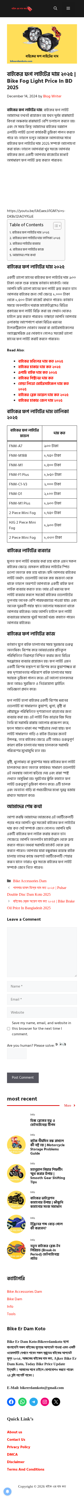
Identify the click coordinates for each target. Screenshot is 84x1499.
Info (10, 1306)
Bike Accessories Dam (29, 881)
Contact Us (16, 1440)
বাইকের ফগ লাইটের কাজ (28, 249)
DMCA (12, 1454)
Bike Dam (14, 1299)
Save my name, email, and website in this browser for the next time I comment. (41, 1028)
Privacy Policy (18, 1447)
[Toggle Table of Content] (55, 226)
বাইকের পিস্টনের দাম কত (35, 378)
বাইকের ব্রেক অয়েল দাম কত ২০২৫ (43, 395)
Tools (11, 1314)
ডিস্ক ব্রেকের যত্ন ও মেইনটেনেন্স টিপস (42, 1123)
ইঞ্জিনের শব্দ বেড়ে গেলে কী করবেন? (46, 1226)
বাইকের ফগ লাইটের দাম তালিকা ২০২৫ (36, 238)
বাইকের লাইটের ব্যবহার (26, 243)
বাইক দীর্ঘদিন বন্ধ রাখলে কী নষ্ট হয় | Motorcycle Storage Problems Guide (47, 1147)
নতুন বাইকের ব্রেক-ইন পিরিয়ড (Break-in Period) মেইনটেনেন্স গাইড (45, 1252)
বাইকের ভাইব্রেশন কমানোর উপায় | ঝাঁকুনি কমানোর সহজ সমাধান (46, 1202)
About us (14, 1432)
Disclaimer (15, 1462)
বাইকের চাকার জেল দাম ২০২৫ (40, 401)
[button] (55, 9)
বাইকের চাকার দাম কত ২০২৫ (39, 367)
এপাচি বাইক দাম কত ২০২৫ (37, 373)
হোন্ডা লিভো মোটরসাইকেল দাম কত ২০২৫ (43, 386)
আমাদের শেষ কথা (24, 255)
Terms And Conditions (25, 1469)
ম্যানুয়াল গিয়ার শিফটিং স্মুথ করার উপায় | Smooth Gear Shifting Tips (47, 1176)
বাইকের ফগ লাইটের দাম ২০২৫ (30, 232)
